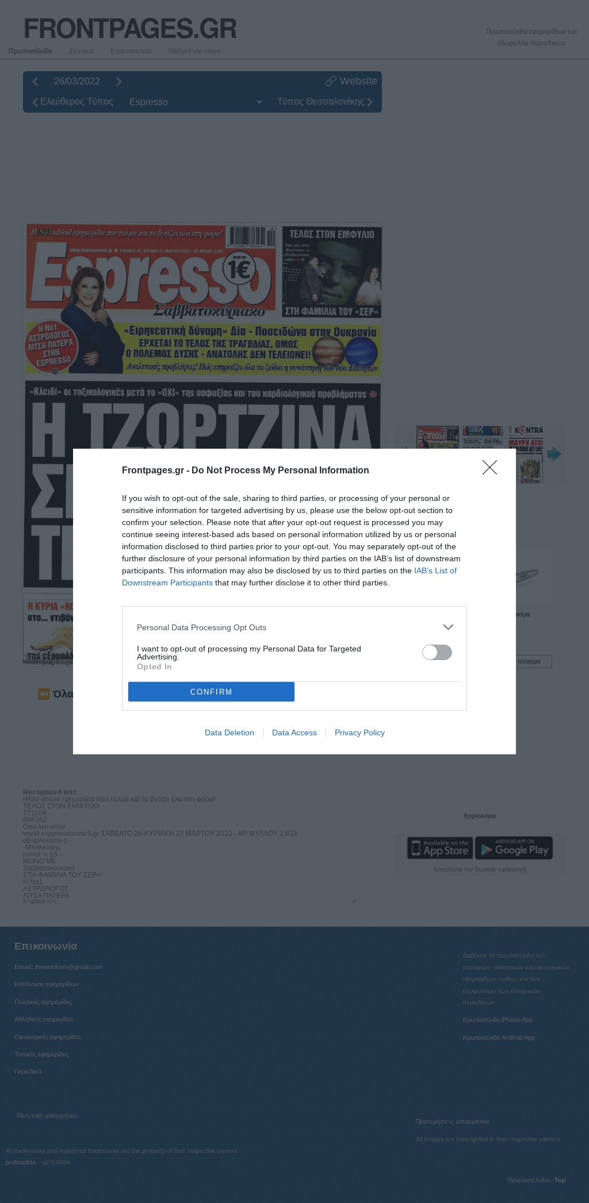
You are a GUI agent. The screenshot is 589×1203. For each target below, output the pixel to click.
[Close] (493, 471)
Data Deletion (229, 732)
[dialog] (294, 601)
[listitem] (294, 627)
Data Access (294, 732)
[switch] (437, 652)
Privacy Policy (360, 732)
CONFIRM (211, 692)
